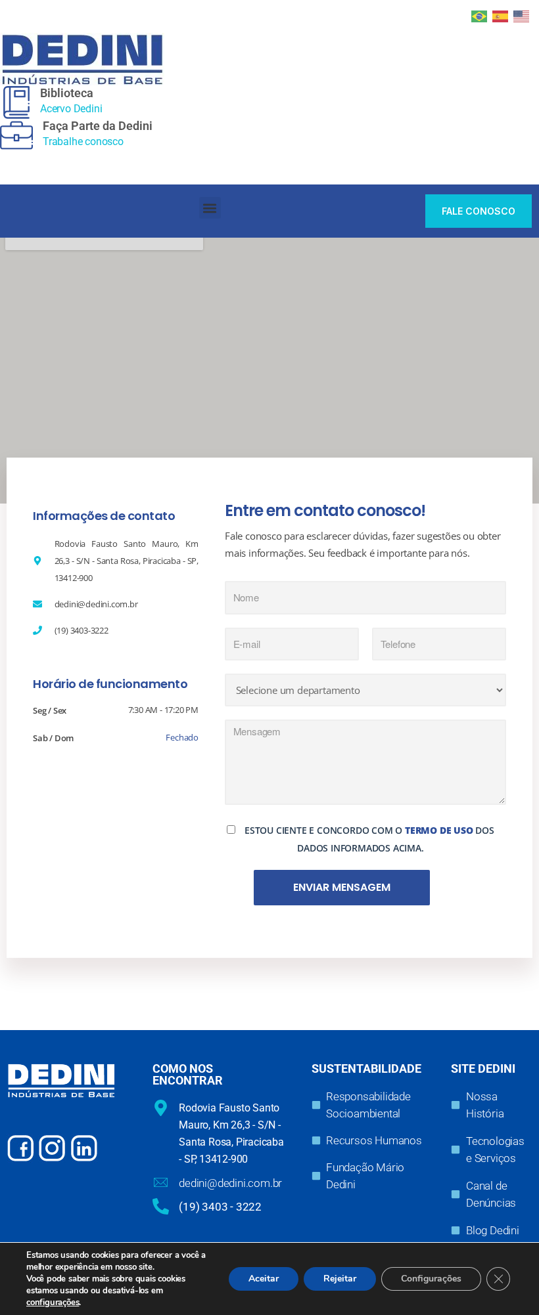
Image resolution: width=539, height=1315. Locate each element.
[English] (521, 15)
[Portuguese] (479, 15)
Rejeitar (339, 1278)
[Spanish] (500, 15)
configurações (52, 1302)
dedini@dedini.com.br (230, 1183)
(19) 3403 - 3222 (220, 1206)
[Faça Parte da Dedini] (16, 135)
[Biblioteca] (16, 102)
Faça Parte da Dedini (97, 126)
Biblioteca (66, 93)
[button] (210, 208)
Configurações (431, 1278)
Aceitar (263, 1278)
